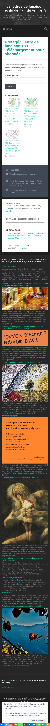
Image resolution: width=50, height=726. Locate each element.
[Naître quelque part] (25, 463)
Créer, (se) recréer (9, 266)
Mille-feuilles (7, 593)
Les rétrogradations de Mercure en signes (23, 191)
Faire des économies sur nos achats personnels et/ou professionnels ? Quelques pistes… (23, 327)
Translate (23, 248)
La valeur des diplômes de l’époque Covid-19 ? (20, 478)
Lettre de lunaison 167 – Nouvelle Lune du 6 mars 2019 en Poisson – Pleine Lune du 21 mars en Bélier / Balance (25, 235)
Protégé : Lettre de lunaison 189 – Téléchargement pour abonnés (24, 48)
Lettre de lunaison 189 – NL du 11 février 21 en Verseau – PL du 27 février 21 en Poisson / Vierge (26, 183)
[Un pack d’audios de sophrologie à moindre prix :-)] (25, 401)
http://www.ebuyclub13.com (35, 358)
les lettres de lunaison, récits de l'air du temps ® (25, 8)
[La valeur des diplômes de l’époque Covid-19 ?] (25, 543)
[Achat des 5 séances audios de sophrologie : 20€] (25, 653)
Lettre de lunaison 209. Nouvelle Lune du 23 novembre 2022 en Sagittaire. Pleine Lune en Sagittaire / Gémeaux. (31, 116)
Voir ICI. (9, 211)
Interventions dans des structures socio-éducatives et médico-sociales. (23, 559)
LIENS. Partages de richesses (13, 577)
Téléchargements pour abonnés (23, 174)
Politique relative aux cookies (29, 715)
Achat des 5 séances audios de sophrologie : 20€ (21, 606)
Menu (9, 29)
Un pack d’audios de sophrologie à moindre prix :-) (22, 362)
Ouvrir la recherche (45, 29)
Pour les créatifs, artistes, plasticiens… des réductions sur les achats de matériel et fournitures (25, 284)
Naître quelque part (10, 416)
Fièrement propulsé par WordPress (24, 698)
